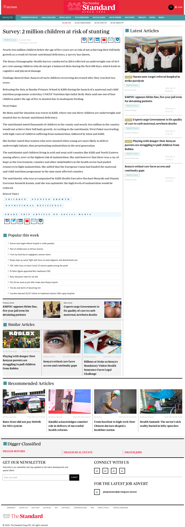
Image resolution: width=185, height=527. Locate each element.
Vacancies (47, 508)
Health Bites (129, 17)
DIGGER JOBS (133, 452)
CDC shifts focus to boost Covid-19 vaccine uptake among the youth (39, 266)
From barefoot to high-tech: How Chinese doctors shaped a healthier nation (114, 425)
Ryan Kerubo (50, 357)
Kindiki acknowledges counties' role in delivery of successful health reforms (68, 425)
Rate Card (35, 508)
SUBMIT (74, 477)
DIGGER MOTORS (14, 451)
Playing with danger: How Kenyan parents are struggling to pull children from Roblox (152, 145)
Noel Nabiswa (91, 357)
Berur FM (117, 23)
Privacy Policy (103, 508)
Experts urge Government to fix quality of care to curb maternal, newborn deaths (81, 310)
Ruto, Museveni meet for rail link (24, 277)
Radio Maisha (84, 23)
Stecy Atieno (132, 90)
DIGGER (161, 17)
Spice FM (101, 23)
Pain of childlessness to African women (26, 249)
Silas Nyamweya (11, 352)
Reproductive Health (29, 17)
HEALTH (8, 17)
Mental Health (65, 17)
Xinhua (99, 417)
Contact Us (23, 508)
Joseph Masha (26, 40)
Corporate (11, 508)
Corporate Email (80, 508)
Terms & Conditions (120, 508)
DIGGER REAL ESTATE (78, 452)
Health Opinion (115, 17)
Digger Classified (24, 443)
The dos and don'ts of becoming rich (25, 288)
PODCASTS (142, 17)
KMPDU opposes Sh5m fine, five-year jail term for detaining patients (20, 310)
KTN (67, 23)
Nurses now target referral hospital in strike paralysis (32, 243)
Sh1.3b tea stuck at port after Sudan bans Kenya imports (34, 282)
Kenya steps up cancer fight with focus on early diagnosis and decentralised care (43, 260)
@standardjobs (113, 492)
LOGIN (179, 7)
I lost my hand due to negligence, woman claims (30, 255)
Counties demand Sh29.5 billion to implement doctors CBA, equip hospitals (42, 294)
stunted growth (51, 199)
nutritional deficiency (34, 205)
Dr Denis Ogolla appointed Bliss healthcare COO (30, 271)
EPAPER (152, 17)
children (16, 199)
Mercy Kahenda (132, 133)
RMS (92, 508)
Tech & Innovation (82, 17)
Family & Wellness (48, 17)
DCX (56, 508)
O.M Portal (65, 508)
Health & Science (98, 17)
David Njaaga (132, 110)
